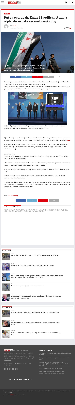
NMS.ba (12, 395)
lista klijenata (15, 363)
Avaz (68, 140)
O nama (5, 391)
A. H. (14, 25)
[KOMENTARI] (59, 76)
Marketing (12, 391)
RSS (6, 392)
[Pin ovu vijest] (37, 76)
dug (9, 196)
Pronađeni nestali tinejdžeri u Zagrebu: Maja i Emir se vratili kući (52, 391)
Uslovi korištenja (28, 391)
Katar (13, 196)
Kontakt (11, 392)
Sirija (16, 196)
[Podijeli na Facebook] (15, 76)
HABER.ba (7, 360)
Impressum (19, 391)
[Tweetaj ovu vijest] (26, 76)
